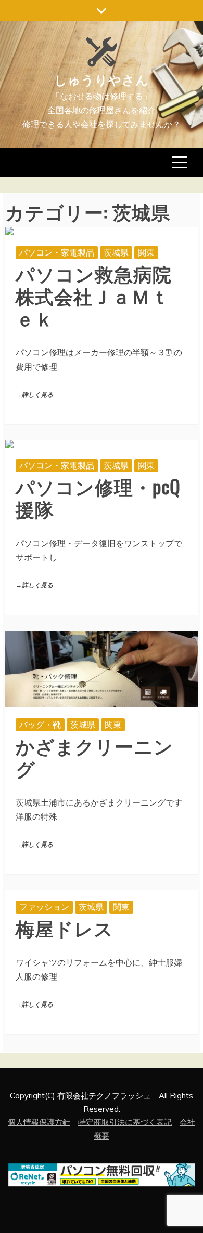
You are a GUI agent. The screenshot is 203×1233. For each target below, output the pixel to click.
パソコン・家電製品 (56, 252)
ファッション (44, 907)
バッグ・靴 (40, 724)
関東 (146, 252)
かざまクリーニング (94, 756)
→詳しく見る (34, 395)
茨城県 (116, 252)
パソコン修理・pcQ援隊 (98, 497)
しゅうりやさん (101, 79)
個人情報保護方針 (39, 1122)
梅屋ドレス (64, 927)
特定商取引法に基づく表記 (125, 1122)
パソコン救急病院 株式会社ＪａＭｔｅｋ (103, 295)
